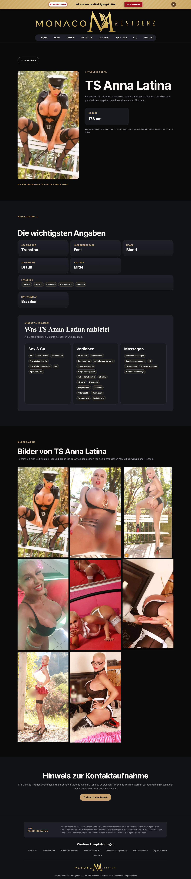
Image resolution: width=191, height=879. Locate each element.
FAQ (135, 38)
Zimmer (70, 38)
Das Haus (104, 38)
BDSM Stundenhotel (69, 850)
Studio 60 (32, 850)
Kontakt (149, 38)
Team (57, 38)
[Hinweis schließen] (173, 4)
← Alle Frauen (28, 60)
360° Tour (121, 38)
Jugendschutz (131, 875)
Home (44, 38)
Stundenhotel (49, 850)
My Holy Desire (160, 850)
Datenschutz (117, 875)
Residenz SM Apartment (116, 850)
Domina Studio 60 (92, 850)
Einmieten (86, 38)
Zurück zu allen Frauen (95, 797)
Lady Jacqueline (140, 850)
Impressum (106, 875)
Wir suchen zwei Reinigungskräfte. (96, 4)
